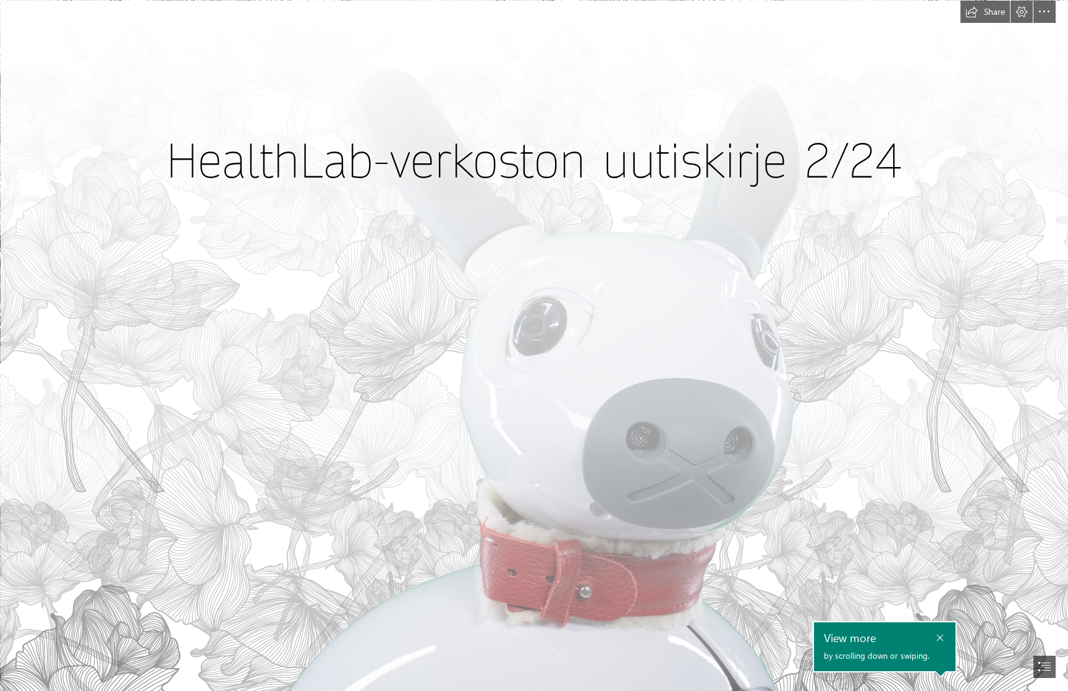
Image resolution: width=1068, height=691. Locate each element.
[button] (985, 12)
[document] (534, 345)
